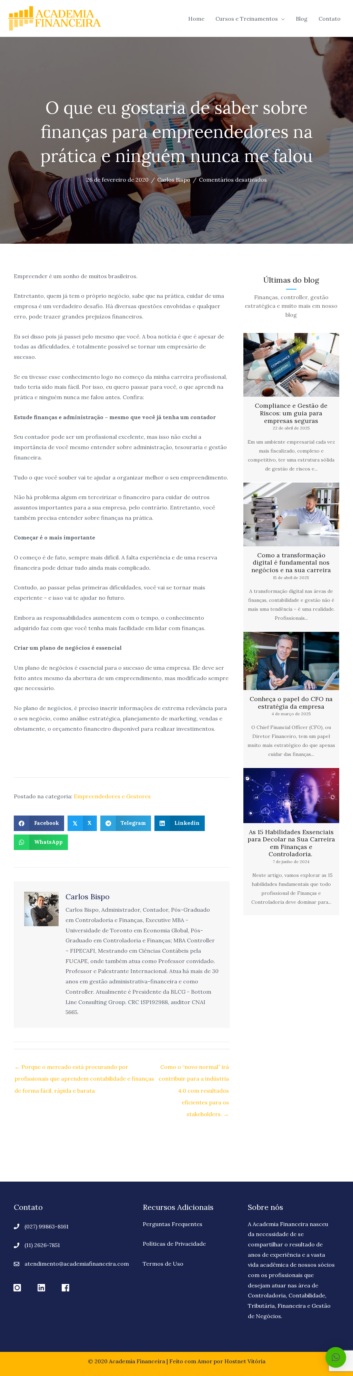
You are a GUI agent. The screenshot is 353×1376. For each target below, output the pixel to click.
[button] (17, 1288)
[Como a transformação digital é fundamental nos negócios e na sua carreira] (291, 557)
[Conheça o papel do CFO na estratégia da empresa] (291, 700)
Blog (301, 18)
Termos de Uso (163, 1263)
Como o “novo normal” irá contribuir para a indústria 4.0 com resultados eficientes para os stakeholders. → (194, 1068)
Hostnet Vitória (244, 1361)
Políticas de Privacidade (174, 1243)
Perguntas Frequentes (172, 1224)
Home (196, 18)
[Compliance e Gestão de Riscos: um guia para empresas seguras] (291, 407)
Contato (330, 18)
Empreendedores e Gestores (112, 796)
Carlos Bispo (173, 179)
